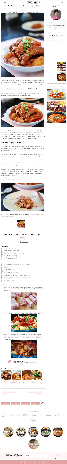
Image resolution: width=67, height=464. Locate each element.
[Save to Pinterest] (1, 233)
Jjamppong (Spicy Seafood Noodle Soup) (15, 382)
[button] (20, 237)
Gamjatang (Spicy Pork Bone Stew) (36, 382)
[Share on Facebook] (1, 228)
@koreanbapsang (21, 362)
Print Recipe (25, 242)
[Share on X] (1, 230)
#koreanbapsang (33, 362)
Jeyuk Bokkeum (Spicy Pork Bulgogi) (5, 382)
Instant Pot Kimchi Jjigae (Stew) (26, 382)
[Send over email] (1, 236)
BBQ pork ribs (15, 179)
